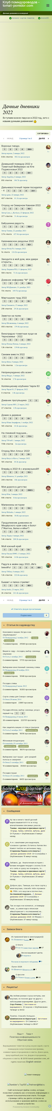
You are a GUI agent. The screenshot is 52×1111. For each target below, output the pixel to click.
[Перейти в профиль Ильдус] (48, 373)
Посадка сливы (10, 683)
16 (29, 209)
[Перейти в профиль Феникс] (7, 907)
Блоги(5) (45, 18)
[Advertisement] (26, 46)
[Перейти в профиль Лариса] (47, 758)
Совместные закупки (30, 948)
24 (29, 265)
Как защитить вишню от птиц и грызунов (21, 727)
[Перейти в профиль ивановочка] (48, 524)
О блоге (19, 945)
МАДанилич (11, 287)
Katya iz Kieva (12, 458)
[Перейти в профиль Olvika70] (48, 242)
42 (29, 245)
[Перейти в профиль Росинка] (48, 488)
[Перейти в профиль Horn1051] (48, 470)
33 (29, 173)
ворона (9, 153)
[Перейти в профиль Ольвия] (47, 698)
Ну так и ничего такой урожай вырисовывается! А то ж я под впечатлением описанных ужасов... (26, 823)
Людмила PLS (12, 269)
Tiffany (9, 571)
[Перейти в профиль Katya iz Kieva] (48, 299)
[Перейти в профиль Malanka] (48, 506)
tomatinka (9, 743)
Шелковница (11, 323)
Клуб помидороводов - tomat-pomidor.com (21, 4)
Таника (9, 230)
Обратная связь (25, 1040)
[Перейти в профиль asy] (13, 947)
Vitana (20, 977)
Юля (8, 494)
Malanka (10, 512)
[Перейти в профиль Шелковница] (48, 317)
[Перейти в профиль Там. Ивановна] (48, 281)
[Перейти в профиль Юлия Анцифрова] (48, 416)
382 (29, 358)
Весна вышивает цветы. (32, 953)
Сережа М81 (12, 404)
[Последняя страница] (48, 138)
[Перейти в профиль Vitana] (13, 977)
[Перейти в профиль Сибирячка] (47, 633)
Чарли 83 (10, 389)
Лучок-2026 (16, 967)
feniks (9, 589)
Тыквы (26, 940)
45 (29, 283)
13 (29, 508)
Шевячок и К (28, 969)
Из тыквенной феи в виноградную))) (27, 937)
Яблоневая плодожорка (13, 741)
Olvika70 (10, 248)
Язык (19, 1034)
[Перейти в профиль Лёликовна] (7, 939)
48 (38, 567)
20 (32, 191)
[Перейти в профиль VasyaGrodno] (47, 668)
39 (29, 319)
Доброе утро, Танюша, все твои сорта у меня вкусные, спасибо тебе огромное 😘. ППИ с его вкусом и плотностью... (28, 888)
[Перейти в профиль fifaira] (48, 355)
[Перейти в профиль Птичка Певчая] (48, 335)
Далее (42, 138)
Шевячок (10, 476)
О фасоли (20, 974)
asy (19, 947)
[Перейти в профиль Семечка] (7, 1017)
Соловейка (40, 854)
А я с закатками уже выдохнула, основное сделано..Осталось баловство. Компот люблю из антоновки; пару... (28, 845)
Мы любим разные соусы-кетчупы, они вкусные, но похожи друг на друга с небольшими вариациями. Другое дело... (28, 999)
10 (29, 472)
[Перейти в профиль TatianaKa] (48, 224)
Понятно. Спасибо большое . (23, 1016)
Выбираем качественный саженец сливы (21, 667)
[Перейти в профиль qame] (48, 188)
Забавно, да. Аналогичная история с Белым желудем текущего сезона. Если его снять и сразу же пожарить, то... (28, 865)
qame (9, 194)
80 (29, 585)
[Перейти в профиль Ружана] (7, 821)
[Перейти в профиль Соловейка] (7, 844)
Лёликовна (18, 939)
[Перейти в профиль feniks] (48, 583)
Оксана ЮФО (12, 553)
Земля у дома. (30, 977)
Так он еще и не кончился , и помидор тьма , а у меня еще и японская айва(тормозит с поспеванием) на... (27, 908)
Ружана (16, 833)
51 (29, 340)
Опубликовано (23, 856)
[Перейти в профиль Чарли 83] (48, 387)
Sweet (7, 699)
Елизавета (10, 305)
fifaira (9, 362)
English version (33, 1062)
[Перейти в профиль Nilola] (48, 547)
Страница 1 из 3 (26, 138)
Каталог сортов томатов (23, 18)
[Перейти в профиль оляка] (48, 147)
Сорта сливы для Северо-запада (18, 696)
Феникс (38, 917)
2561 (30, 490)
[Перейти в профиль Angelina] (48, 165)
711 (29, 436)
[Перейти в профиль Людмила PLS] (48, 260)
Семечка (32, 1021)
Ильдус (9, 375)
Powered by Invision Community (26, 1107)
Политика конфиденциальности (25, 1037)
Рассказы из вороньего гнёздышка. (24, 961)
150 (29, 227)
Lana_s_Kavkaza (13, 212)
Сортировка (42, 133)
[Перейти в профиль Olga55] (48, 206)
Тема (29, 1034)
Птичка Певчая (12, 344)
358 (29, 149)
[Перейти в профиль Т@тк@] (48, 434)
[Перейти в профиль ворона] (19, 955)
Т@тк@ (10, 440)
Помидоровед (10, 637)
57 (29, 532)
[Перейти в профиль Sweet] (47, 774)
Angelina (10, 177)
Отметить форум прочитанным (27, 609)
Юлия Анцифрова (13, 422)
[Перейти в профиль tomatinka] (47, 742)
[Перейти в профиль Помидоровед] (47, 684)
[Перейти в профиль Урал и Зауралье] (47, 728)
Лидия (9, 535)
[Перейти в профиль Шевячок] (7, 969)
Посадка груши (10, 773)
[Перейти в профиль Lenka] (48, 565)
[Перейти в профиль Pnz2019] (47, 711)
